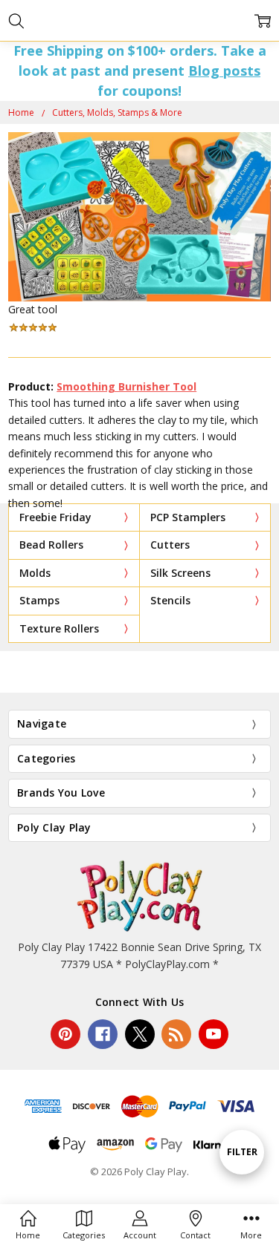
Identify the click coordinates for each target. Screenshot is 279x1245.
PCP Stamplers (187, 517)
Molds (35, 573)
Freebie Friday (55, 517)
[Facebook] (103, 1034)
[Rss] (176, 1034)
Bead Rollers (51, 544)
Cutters (170, 544)
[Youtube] (213, 1034)
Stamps (39, 600)
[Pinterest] (65, 1034)
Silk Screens (180, 573)
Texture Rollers (59, 628)
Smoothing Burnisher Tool (126, 386)
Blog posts (224, 70)
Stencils (170, 600)
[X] (140, 1034)
